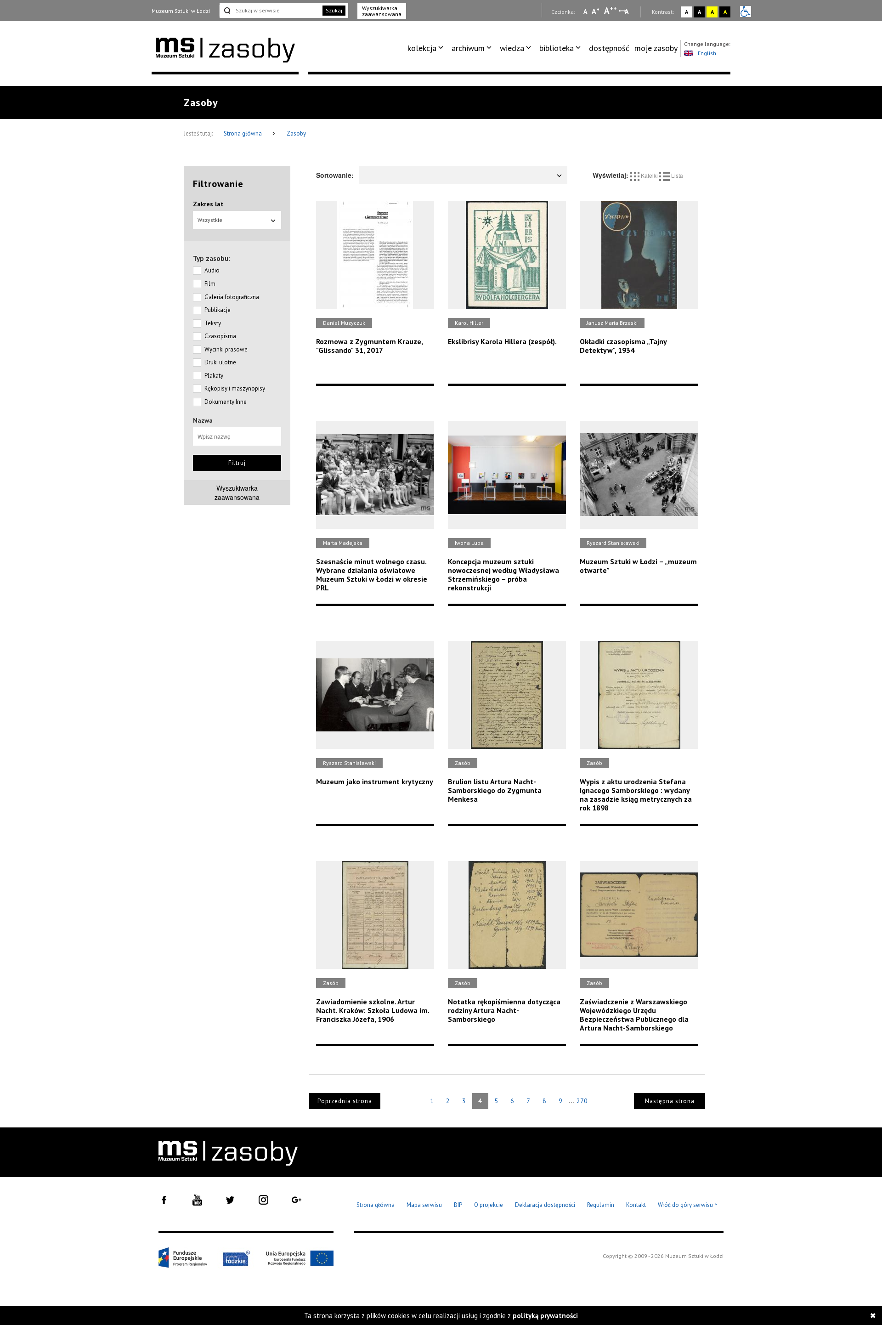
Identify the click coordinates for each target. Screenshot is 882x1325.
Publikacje (217, 310)
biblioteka (556, 48)
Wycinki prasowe (226, 349)
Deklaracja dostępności (545, 1205)
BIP (458, 1205)
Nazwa (203, 420)
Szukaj (334, 10)
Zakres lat (208, 204)
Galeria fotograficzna (231, 297)
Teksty (212, 323)
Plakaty (213, 375)
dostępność (609, 48)
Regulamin (600, 1205)
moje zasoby (656, 48)
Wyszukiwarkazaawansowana (237, 492)
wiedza (512, 48)
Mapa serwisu (424, 1205)
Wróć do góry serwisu (688, 1205)
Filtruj (237, 463)
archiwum (468, 48)
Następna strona (670, 1101)
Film (209, 284)
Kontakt (636, 1205)
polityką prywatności (545, 1315)
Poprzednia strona (344, 1101)
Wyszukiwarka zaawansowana (381, 11)
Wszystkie (210, 219)
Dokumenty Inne (225, 402)
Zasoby (296, 133)
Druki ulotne (220, 362)
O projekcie (488, 1205)
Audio (212, 270)
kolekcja (421, 48)
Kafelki (649, 175)
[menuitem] (427, 48)
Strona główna (243, 133)
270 (582, 1101)
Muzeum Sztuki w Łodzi (181, 10)
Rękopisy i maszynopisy (234, 388)
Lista (676, 175)
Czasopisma (220, 336)
